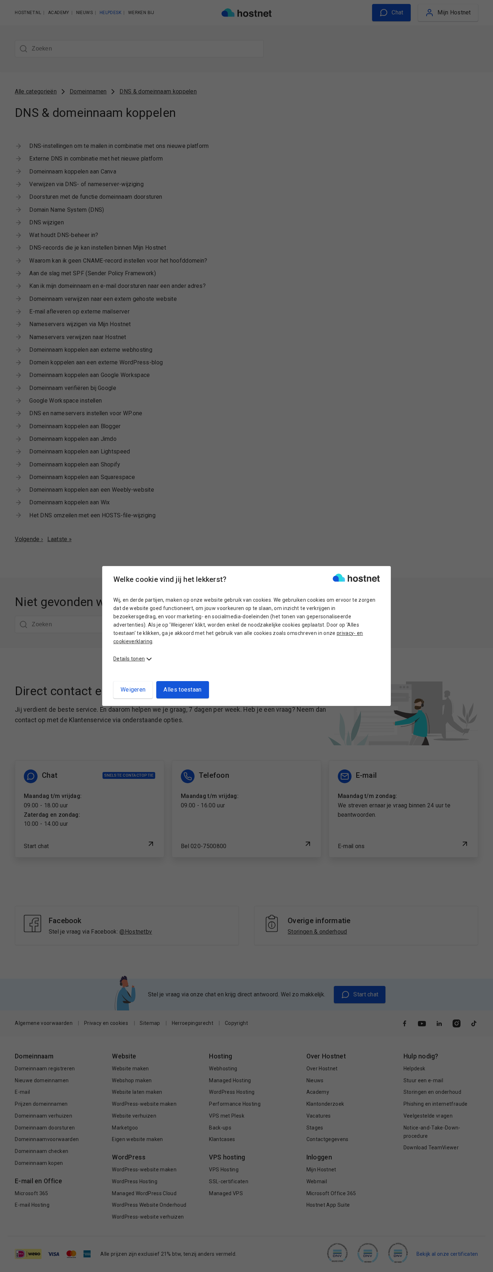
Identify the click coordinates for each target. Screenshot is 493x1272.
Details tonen (129, 659)
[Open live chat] (480, 1262)
